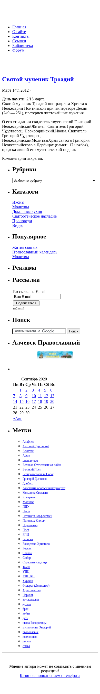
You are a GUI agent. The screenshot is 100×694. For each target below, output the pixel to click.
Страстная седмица (35, 562)
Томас (26, 567)
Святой (27, 553)
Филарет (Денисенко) (36, 585)
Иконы (18, 202)
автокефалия (31, 599)
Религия (28, 539)
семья (26, 646)
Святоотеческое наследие (34, 216)
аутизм (27, 604)
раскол (27, 641)
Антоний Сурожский (36, 446)
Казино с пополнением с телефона (50, 675)
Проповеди (22, 221)
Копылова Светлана (35, 492)
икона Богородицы (34, 623)
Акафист (28, 441)
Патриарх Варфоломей (37, 516)
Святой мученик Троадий (38, 79)
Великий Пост (32, 469)
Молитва (28, 502)
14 (15, 401)
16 (27, 401)
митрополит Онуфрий (37, 627)
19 (46, 401)
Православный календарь (34, 252)
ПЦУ (26, 506)
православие (30, 632)
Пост (26, 530)
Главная (19, 27)
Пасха (26, 511)
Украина (28, 581)
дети (25, 618)
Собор (27, 558)
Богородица (30, 460)
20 (52, 401)
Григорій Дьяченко (35, 479)
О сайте (19, 31)
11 (40, 396)
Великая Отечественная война (42, 465)
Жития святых (24, 247)
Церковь (28, 595)
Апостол (28, 451)
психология (30, 637)
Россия (27, 548)
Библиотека (22, 45)
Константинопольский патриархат (44, 488)
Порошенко (30, 525)
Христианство (32, 590)
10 (34, 396)
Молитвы (20, 207)
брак (25, 609)
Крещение (29, 497)
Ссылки (19, 41)
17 (34, 401)
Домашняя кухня (27, 211)
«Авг (17, 418)
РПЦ (26, 534)
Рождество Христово (36, 544)
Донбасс (28, 483)
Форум (18, 50)
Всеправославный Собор (38, 474)
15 (21, 401)
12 (46, 396)
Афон (26, 455)
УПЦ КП (29, 576)
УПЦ (26, 571)
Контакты (20, 36)
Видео (17, 225)
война (26, 613)
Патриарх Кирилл (34, 520)
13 (52, 396)
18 (40, 401)
